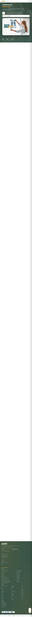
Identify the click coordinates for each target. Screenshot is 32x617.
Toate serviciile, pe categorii (5, 570)
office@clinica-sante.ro (15, 549)
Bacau (2, 589)
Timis (22, 594)
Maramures (13, 598)
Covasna (13, 586)
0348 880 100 (4, 207)
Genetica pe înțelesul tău (4, 604)
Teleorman (23, 593)
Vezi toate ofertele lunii (5, 440)
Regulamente (3, 605)
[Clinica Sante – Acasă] (3, 1)
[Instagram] (5, 551)
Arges (2, 588)
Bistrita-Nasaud (3, 591)
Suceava (22, 592)
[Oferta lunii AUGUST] (15, 13)
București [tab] (10, 271)
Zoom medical (3, 607)
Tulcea (22, 595)
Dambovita (13, 587)
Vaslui (22, 597)
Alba (2, 586)
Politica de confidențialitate (5, 556)
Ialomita (12, 595)
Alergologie (3, 571)
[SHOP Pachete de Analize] (20, 13)
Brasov (2, 594)
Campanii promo (3, 602)
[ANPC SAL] (5, 612)
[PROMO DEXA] (6, 13)
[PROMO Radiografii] (3, 13)
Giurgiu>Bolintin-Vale (14, 591)
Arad (2, 587)
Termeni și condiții (4, 555)
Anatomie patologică (4, 572)
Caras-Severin (3, 598)
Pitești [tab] (22, 271)
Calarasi (2, 597)
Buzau (2, 596)
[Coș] (30, 1)
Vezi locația (4, 196)
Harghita (13, 593)
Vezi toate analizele (15, 108)
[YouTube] (7, 551)
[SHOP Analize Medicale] (17, 13)
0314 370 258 (6, 283)
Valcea (22, 596)
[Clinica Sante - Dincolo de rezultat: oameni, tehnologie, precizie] (12, 13)
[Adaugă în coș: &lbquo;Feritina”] (29, 104)
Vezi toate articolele (4, 469)
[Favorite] (28, 1)
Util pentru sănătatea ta (4, 606)
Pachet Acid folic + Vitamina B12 (9, 432)
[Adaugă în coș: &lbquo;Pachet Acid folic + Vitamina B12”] (29, 151)
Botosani (3, 592)
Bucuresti (3, 595)
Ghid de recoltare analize (5, 554)
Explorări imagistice (4, 603)
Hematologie (18, 573)
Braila (2, 593)
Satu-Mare (23, 590)
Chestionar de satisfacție (5, 562)
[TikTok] (9, 551)
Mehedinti (13, 599)
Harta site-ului (5, 567)
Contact (2, 563)
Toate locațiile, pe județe (4, 585)
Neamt (22, 586)
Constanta (13, 585)
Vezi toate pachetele (16, 154)
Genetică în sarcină (18, 570)
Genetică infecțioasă (18, 571)
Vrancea (22, 598)
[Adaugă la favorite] (27, 104)
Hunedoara (13, 594)
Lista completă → (6, 276)
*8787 (28, 58)
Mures (22, 585)
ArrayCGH (3, 573)
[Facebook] (2, 551)
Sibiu (22, 591)
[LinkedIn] (3, 551)
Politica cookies (3, 557)
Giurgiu (12, 590)
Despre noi (3, 561)
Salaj (22, 589)
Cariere (2, 564)
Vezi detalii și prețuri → (5, 257)
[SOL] (11, 612)
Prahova (22, 588)
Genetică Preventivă (18, 572)
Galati (12, 589)
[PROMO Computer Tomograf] (9, 13)
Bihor (2, 590)
